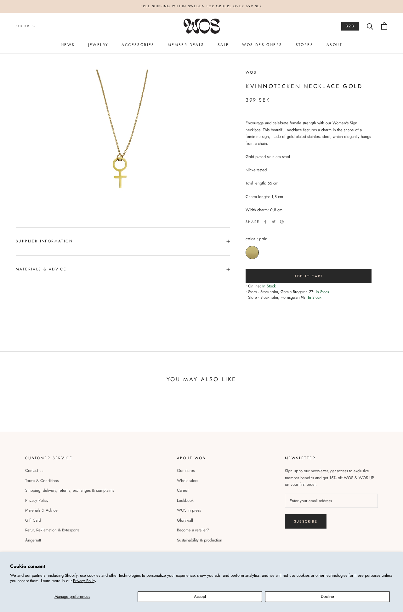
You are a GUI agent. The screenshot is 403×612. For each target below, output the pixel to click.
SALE (223, 45)
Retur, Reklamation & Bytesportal (52, 530)
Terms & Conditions (42, 481)
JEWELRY (98, 45)
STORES (304, 45)
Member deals (186, 45)
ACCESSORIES (138, 45)
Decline (327, 596)
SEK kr (23, 26)
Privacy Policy (84, 581)
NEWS (68, 45)
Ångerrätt (33, 540)
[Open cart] (384, 26)
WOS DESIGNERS (262, 45)
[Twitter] (273, 222)
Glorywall (185, 520)
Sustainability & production (199, 540)
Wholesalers (187, 481)
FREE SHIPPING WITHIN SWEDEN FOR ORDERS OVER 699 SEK (201, 6)
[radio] (252, 252)
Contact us (34, 470)
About (334, 45)
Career (183, 490)
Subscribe (305, 521)
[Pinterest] (282, 222)
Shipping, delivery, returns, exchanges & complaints (69, 490)
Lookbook (185, 500)
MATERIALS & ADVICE (41, 269)
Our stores (186, 470)
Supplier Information (44, 241)
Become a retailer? (193, 530)
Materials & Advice (41, 510)
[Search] (370, 26)
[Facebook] (265, 222)
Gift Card (33, 520)
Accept (200, 596)
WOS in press (189, 510)
